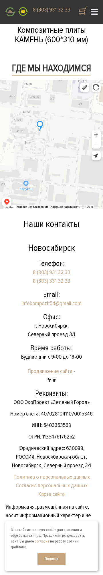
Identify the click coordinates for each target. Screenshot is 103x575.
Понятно (51, 558)
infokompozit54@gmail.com (51, 303)
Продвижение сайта (50, 371)
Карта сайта (51, 494)
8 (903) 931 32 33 (51, 9)
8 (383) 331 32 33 (51, 281)
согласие (42, 541)
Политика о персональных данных (51, 477)
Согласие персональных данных (52, 485)
